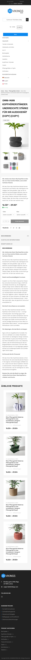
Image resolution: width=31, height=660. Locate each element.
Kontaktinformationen (9, 74)
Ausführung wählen (15, 428)
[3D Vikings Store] (15, 13)
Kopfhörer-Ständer (8, 62)
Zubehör (4, 59)
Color (4, 211)
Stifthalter (5, 71)
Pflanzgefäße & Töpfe (8, 68)
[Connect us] (2, 597)
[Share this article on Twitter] (13, 228)
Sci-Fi (3, 50)
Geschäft (5, 41)
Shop (6, 91)
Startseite (5, 38)
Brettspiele (5, 53)
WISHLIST (22, 1)
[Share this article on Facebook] (11, 228)
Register (20, 3)
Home (2, 91)
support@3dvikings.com (11, 587)
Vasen (4, 65)
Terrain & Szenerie (7, 44)
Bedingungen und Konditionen (10, 617)
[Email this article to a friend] (19, 228)
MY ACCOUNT (10, 1)
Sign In (15, 3)
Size (18, 211)
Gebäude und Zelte (8, 47)
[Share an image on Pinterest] (16, 228)
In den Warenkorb (19, 221)
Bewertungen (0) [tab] (6, 244)
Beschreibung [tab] (6, 236)
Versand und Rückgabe (8, 614)
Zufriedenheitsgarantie (8, 611)
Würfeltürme (6, 56)
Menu (15, 34)
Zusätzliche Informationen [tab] (10, 240)
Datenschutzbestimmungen (10, 619)
